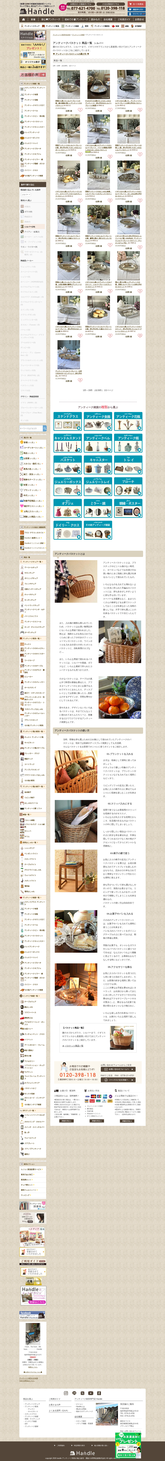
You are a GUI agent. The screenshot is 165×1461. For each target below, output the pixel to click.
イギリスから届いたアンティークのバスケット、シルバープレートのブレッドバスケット (98, 284)
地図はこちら (33, 1367)
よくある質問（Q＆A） (59, 1410)
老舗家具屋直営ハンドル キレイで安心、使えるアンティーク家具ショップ (38, 9)
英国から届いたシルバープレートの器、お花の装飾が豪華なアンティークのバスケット (68, 284)
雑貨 (117, 26)
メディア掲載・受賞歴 (84, 1424)
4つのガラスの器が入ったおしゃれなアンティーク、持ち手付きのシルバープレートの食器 (98, 103)
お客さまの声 (54, 1405)
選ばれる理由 (81, 1409)
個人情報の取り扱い (101, 1445)
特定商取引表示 (79, 1445)
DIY (26, 1424)
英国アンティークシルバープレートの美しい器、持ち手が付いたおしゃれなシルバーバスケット (128, 147)
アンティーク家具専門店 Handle (88, 1399)
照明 (86, 26)
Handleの (32, 538)
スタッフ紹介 (81, 1421)
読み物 (95, 19)
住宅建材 (138, 26)
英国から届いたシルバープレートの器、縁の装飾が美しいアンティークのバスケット (68, 103)
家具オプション (29, 1164)
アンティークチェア (32, 26)
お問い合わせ (139, 19)
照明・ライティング (32, 1419)
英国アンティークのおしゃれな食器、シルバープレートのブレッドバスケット (98, 194)
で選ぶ (32, 464)
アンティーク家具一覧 (31, 638)
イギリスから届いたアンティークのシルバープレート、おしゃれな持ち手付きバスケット (128, 194)
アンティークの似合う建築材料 (35, 527)
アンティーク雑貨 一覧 (32, 84)
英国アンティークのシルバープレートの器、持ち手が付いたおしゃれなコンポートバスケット (68, 147)
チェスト (31, 1409)
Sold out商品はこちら (26, 1381)
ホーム (23, 19)
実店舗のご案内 (127, 1404)
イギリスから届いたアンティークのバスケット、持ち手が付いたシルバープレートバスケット (128, 329)
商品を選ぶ (28, 1399)
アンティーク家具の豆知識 (28, 1378)
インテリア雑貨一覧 (30, 996)
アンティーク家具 (52, 26)
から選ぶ (29, 442)
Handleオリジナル (34, 548)
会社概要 (108, 19)
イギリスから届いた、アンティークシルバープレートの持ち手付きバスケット (128, 103)
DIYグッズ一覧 (28, 1111)
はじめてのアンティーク (76, 19)
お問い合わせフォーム (132, 1431)
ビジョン (79, 1404)
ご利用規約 (61, 1445)
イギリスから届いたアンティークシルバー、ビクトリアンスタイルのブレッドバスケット (68, 194)
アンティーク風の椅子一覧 (33, 786)
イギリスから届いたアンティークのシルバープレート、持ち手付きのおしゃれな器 (68, 329)
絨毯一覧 (26, 814)
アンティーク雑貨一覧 (31, 898)
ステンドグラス (31, 1414)
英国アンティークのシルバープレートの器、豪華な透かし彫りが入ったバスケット (98, 238)
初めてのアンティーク (84, 1411)
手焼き (33, 533)
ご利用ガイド (124, 19)
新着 (33, 19)
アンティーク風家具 (102, 26)
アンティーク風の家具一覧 (33, 731)
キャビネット (33, 1411)
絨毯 (127, 26)
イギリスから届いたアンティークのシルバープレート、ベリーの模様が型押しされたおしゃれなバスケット (98, 147)
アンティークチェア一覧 (32, 562)
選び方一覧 (28, 438)
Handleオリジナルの (34, 543)
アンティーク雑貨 (72, 26)
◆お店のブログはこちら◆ (33, 1372)
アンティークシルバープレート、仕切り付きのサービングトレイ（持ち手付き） (68, 373)
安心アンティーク (50, 19)
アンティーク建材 (31, 1426)
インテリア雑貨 (31, 1421)
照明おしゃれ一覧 (29, 842)
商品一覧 (27, 557)
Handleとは (80, 1406)
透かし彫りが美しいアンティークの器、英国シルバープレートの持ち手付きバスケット (128, 284)
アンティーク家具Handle (61, 35)
